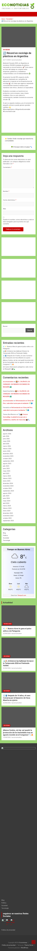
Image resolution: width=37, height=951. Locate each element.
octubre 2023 (7, 518)
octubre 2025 (7, 458)
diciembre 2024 (8, 483)
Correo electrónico (9, 200)
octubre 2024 (7, 488)
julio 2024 (6, 496)
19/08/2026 (6, 737)
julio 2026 (6, 436)
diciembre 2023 (8, 513)
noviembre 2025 (8, 456)
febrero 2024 (7, 508)
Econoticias (23, 942)
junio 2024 (6, 498)
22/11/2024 (6, 60)
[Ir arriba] (34, 942)
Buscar (5, 326)
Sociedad (6, 49)
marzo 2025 (7, 476)
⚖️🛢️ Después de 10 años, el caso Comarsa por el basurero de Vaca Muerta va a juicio (16, 697)
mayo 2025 (6, 471)
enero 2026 (6, 451)
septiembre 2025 (8, 461)
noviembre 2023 (8, 516)
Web (4, 209)
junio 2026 (6, 439)
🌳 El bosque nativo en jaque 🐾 (21, 147)
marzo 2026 (7, 446)
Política (5, 535)
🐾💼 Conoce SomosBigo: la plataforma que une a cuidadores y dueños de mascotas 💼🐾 (16, 417)
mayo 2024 (6, 501)
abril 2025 (6, 473)
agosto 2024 (7, 493)
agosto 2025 (7, 463)
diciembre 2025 (8, 453)
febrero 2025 (7, 478)
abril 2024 (6, 503)
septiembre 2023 (8, 521)
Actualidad (8, 602)
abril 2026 (6, 444)
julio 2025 (6, 466)
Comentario (7, 167)
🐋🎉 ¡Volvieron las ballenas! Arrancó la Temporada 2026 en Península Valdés (18, 663)
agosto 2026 (7, 434)
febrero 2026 (7, 449)
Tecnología (6, 540)
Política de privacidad (8, 930)
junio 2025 (6, 468)
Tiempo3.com (22, 595)
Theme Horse (28, 945)
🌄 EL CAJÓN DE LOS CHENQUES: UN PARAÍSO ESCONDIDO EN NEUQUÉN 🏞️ (16, 384)
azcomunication (17, 60)
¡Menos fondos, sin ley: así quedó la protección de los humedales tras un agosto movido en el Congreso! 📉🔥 (18, 362)
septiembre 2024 (8, 491)
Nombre (6, 191)
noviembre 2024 (8, 486)
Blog (4, 533)
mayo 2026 (6, 441)
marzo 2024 (7, 506)
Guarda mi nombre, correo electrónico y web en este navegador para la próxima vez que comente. (18, 222)
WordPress (24, 948)
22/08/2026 (6, 633)
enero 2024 (6, 511)
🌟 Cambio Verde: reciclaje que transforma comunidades (19, 140)
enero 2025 (6, 481)
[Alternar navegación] (3, 14)
